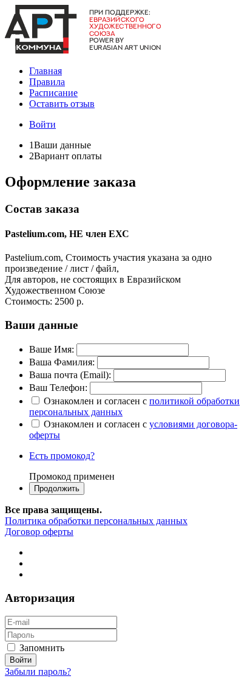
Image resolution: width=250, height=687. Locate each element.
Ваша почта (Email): (70, 375)
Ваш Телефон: (58, 387)
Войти (42, 124)
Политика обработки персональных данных (96, 521)
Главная (45, 71)
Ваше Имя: (51, 349)
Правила (47, 82)
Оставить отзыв (62, 103)
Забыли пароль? (38, 671)
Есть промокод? (62, 456)
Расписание (53, 93)
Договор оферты (39, 531)
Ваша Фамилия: (62, 362)
